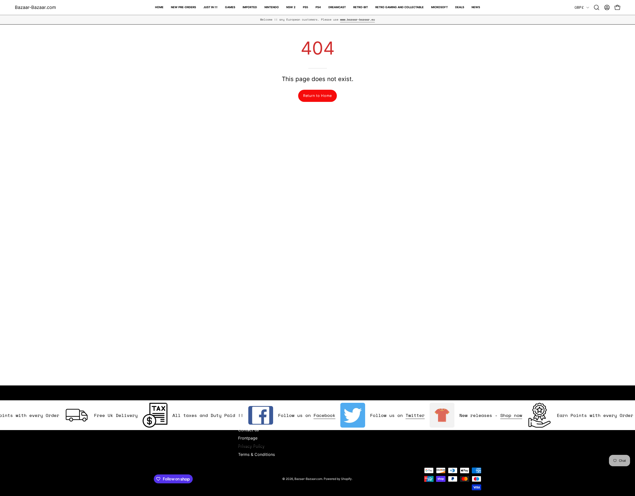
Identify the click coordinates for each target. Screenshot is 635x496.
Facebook (313, 415)
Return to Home (317, 95)
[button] (596, 7)
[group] (317, 19)
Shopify (346, 479)
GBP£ (579, 7)
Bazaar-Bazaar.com (35, 7)
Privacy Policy (251, 446)
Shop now (500, 415)
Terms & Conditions (256, 454)
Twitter (403, 415)
